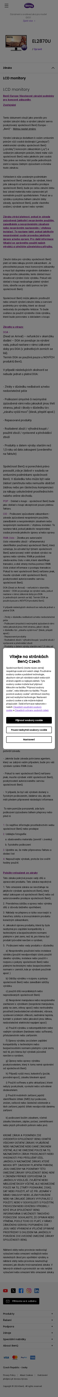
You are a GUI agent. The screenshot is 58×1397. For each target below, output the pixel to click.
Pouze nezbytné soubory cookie (29, 729)
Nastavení (29, 739)
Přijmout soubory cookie (29, 720)
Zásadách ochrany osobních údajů (32, 710)
